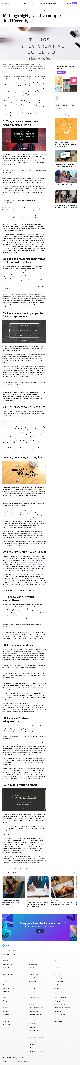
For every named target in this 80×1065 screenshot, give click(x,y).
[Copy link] (26, 868)
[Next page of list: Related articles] (75, 892)
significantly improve (39, 564)
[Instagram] (7, 1058)
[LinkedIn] (3, 1058)
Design (72, 105)
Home (4, 11)
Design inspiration (19, 11)
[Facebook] (10, 1058)
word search (9, 584)
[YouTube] (22, 1058)
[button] (26, 3)
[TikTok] (13, 1058)
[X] (19, 1058)
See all (76, 873)
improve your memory (31, 566)
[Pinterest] (16, 1058)
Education (65, 105)
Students (58, 105)
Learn (10, 11)
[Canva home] (6, 3)
